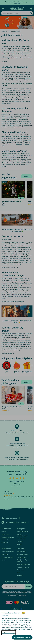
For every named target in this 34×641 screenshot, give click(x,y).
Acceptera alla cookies (22, 637)
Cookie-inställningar (9, 633)
